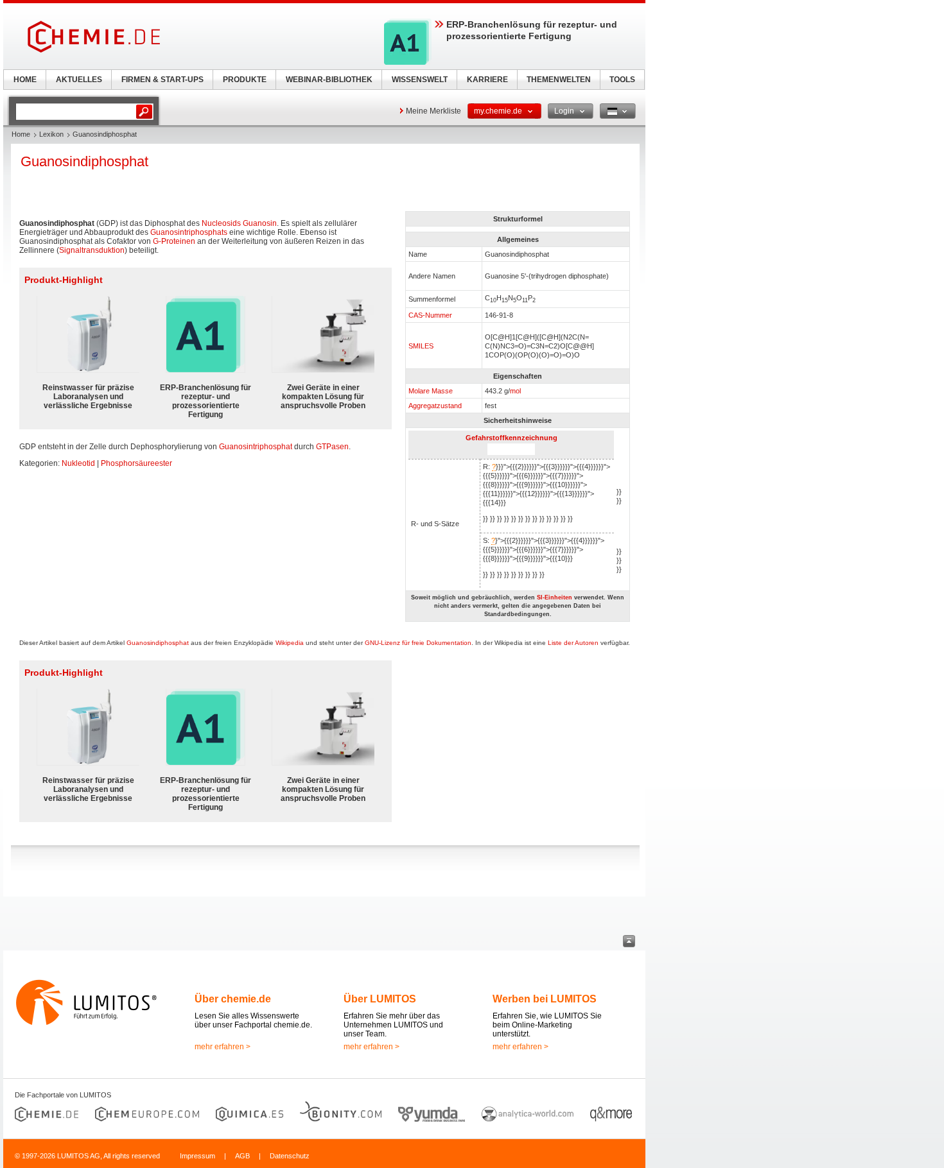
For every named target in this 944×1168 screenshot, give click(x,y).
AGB (242, 1156)
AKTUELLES (79, 79)
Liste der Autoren (573, 642)
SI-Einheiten (554, 597)
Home (21, 134)
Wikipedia (289, 642)
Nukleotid (78, 463)
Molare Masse (430, 391)
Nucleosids (221, 223)
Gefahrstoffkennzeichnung (511, 438)
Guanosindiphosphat (158, 642)
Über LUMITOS (380, 998)
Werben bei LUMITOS (545, 998)
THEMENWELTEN (559, 79)
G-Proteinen (174, 241)
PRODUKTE (245, 79)
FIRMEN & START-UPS (162, 79)
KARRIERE (487, 79)
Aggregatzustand (435, 405)
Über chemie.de (233, 998)
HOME (25, 79)
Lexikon (51, 134)
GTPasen (332, 446)
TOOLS (622, 79)
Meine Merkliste (433, 111)
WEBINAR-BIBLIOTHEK (329, 79)
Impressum (197, 1156)
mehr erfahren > (222, 1046)
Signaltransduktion (92, 250)
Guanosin (260, 223)
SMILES (420, 346)
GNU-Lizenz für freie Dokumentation (418, 642)
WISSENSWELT (420, 79)
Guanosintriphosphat (255, 446)
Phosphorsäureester (136, 463)
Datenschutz (290, 1156)
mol (515, 391)
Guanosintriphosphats (188, 232)
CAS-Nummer (430, 315)
